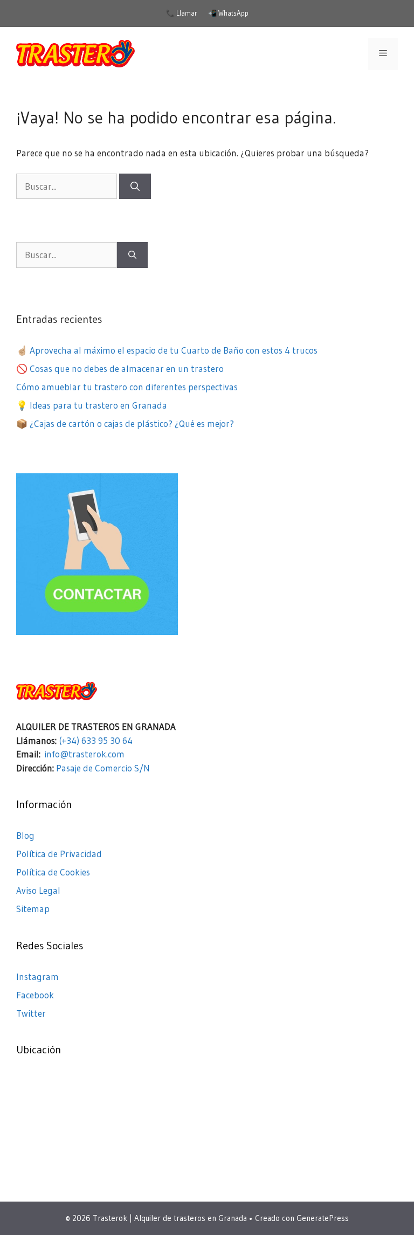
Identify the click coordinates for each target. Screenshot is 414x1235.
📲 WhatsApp (228, 13)
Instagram (37, 976)
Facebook (35, 995)
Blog (25, 835)
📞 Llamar (181, 13)
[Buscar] (135, 186)
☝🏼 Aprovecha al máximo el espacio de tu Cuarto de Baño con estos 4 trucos (167, 350)
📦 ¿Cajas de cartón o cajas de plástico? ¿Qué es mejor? (125, 423)
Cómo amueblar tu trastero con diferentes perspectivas (127, 386)
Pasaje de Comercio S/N (103, 768)
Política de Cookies (53, 872)
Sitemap (33, 908)
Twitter (31, 1013)
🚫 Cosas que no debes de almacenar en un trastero (120, 368)
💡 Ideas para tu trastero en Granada (91, 405)
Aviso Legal (38, 890)
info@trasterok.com (84, 754)
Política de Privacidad (59, 853)
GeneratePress (322, 1218)
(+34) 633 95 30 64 (96, 740)
